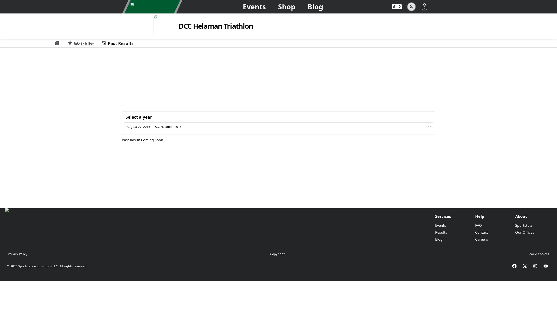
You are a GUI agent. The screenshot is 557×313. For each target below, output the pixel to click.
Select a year (139, 117)
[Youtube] (545, 266)
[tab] (57, 43)
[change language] (397, 7)
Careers (481, 239)
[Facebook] (514, 266)
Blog (315, 6)
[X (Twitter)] (524, 266)
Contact (481, 232)
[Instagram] (535, 266)
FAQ (478, 225)
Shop (286, 6)
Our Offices (524, 232)
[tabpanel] (278, 126)
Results (441, 232)
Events (254, 6)
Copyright (277, 254)
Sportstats (523, 225)
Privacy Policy (17, 254)
